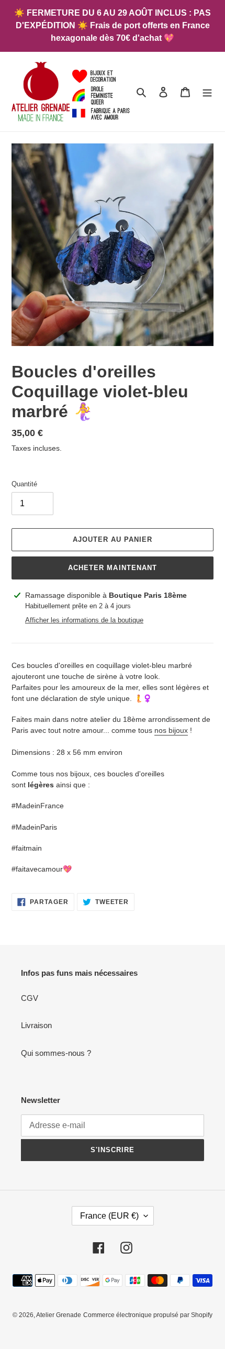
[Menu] (207, 92)
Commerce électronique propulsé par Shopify (147, 1315)
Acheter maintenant (112, 568)
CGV (29, 998)
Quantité (24, 484)
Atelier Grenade (58, 1315)
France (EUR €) (109, 1215)
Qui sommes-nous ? (56, 1053)
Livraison (36, 1025)
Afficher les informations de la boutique (84, 620)
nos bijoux (171, 730)
